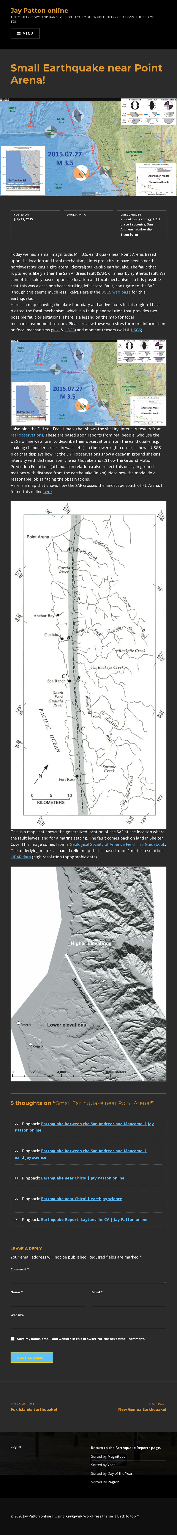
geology (145, 219)
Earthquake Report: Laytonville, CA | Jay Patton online (94, 1219)
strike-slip (143, 229)
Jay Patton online (39, 10)
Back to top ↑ (128, 1516)
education (128, 219)
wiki (56, 329)
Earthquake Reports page (137, 1447)
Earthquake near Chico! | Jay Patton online (82, 1178)
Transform (129, 234)
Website (17, 1315)
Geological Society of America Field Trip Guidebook (117, 844)
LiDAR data (21, 856)
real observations (27, 435)
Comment (20, 1269)
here (47, 491)
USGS (70, 329)
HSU (156, 219)
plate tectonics (132, 224)
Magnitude (116, 1456)
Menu (28, 33)
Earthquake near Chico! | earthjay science (81, 1198)
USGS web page (116, 292)
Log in (16, 1446)
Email (97, 1292)
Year (111, 1464)
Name (17, 1292)
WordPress (92, 1516)
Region (113, 1482)
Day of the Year (120, 1473)
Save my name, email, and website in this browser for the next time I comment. (81, 1339)
